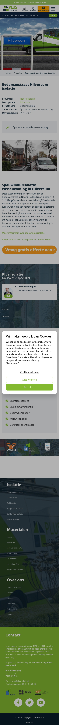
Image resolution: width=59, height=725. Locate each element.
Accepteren (29, 387)
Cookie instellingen (29, 372)
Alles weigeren (29, 380)
